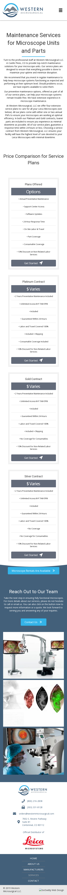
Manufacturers (33, 869)
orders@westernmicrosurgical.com (36, 813)
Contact (33, 880)
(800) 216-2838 (34, 801)
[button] (33, 263)
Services (33, 875)
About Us (33, 863)
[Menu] (61, 10)
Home (33, 858)
